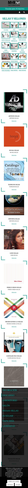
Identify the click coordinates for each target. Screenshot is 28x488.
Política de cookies (13, 481)
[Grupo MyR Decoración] (14, 3)
